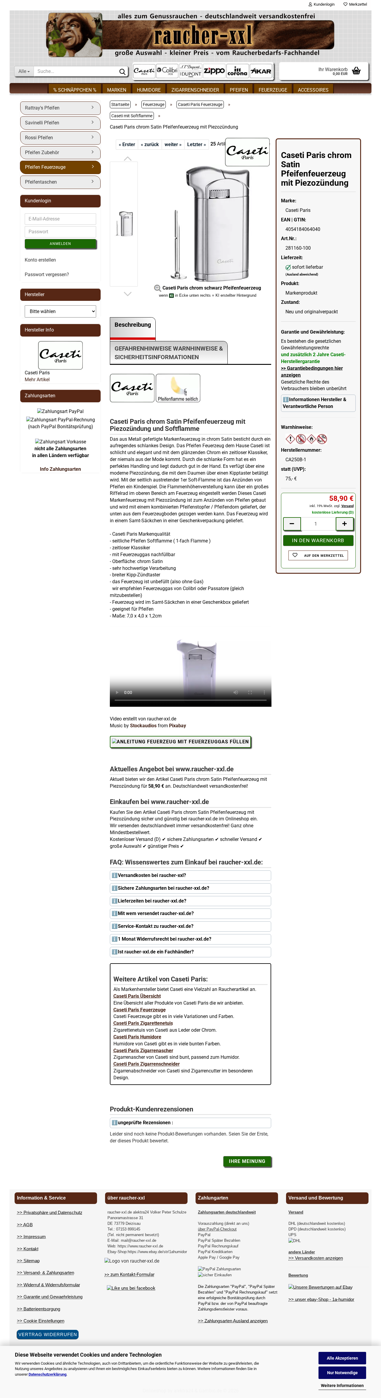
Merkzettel (357, 4)
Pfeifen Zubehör (42, 152)
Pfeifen (239, 90)
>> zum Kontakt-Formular (129, 1274)
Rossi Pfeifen (39, 137)
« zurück (150, 144)
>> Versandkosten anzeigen (315, 1258)
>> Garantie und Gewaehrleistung (49, 1296)
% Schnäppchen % (74, 90)
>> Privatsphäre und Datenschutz (49, 1212)
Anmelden (60, 244)
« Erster (127, 144)
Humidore (149, 90)
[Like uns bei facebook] (131, 1288)
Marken (116, 90)
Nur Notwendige (342, 1372)
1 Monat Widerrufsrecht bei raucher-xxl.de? (164, 939)
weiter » (173, 144)
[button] (128, 159)
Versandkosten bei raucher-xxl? (152, 875)
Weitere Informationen (342, 1385)
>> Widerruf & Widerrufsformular (48, 1284)
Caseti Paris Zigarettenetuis (143, 1023)
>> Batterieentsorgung (38, 1308)
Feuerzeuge (273, 90)
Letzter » (196, 144)
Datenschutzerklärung (47, 1374)
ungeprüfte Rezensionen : (145, 1122)
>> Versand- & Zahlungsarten (45, 1272)
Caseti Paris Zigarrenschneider (146, 1064)
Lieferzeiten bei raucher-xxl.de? (152, 901)
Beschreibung (133, 324)
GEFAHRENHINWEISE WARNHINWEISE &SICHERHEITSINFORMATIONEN (169, 353)
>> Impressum (31, 1236)
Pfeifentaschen (41, 182)
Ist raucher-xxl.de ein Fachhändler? (156, 952)
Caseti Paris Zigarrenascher (143, 1050)
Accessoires (313, 90)
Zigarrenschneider (195, 90)
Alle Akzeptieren (342, 1358)
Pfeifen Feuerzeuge (45, 167)
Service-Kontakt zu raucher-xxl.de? (155, 926)
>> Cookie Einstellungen (40, 1320)
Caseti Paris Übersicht (137, 996)
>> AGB (25, 1224)
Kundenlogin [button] (323, 4)
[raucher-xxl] (190, 34)
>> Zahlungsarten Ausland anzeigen (233, 1320)
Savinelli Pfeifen (42, 123)
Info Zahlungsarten (60, 469)
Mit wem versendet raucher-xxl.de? (156, 913)
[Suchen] (122, 71)
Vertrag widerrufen (47, 1334)
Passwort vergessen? (47, 274)
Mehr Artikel (37, 379)
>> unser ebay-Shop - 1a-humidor (321, 1299)
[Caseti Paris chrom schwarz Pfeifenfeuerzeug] (207, 224)
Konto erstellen (40, 260)
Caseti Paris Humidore (137, 1037)
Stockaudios (143, 725)
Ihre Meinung (247, 1161)
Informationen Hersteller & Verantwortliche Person (314, 403)
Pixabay (177, 725)
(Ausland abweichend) (301, 274)
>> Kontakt (27, 1248)
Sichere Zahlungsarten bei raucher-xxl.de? (163, 888)
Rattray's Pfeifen (42, 108)
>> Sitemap (28, 1260)
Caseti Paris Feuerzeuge (139, 1010)
